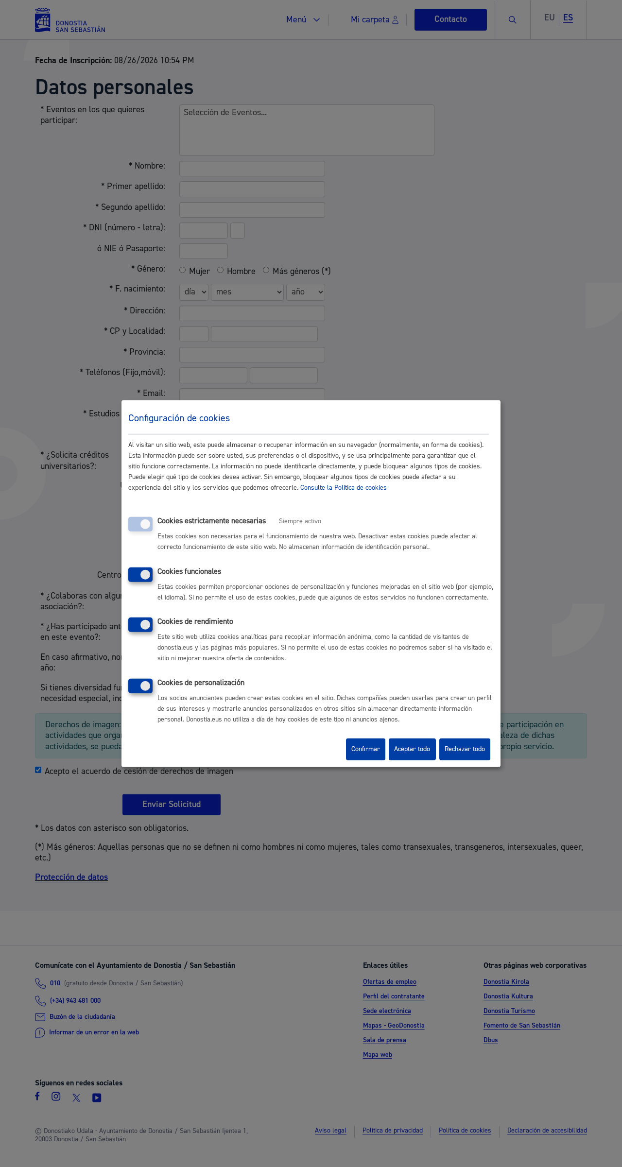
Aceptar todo (412, 749)
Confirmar (365, 749)
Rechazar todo (465, 749)
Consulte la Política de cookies (343, 487)
